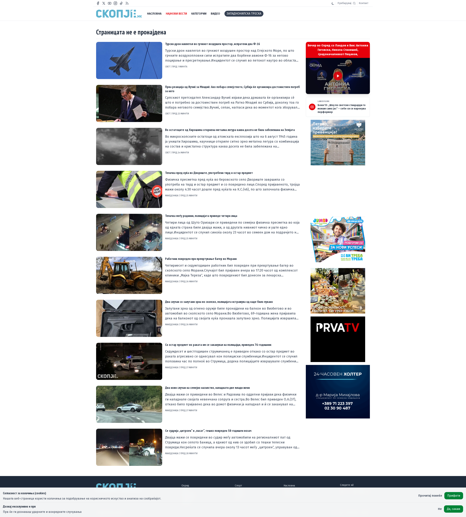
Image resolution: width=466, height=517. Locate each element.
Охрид (185, 485)
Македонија (172, 195)
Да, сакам (453, 509)
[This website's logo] (119, 14)
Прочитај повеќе (430, 495)
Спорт (238, 485)
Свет (168, 66)
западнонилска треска (244, 13)
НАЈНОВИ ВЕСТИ (176, 13)
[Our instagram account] (115, 3)
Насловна (289, 485)
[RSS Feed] (127, 3)
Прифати (453, 495)
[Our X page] (104, 3)
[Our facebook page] (98, 3)
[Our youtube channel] (109, 3)
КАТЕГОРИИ (198, 13)
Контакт (363, 3)
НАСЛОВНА (154, 13)
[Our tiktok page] (121, 3)
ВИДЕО (215, 13)
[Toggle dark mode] (333, 3)
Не (440, 509)
